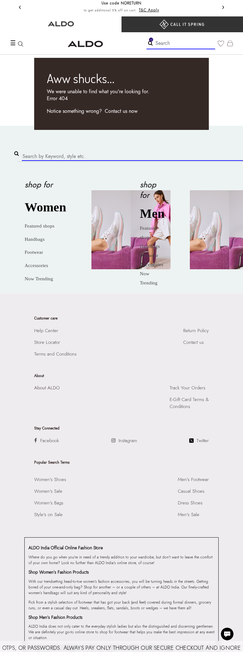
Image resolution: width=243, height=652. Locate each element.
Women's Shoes (50, 479)
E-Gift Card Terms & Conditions (189, 403)
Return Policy (196, 330)
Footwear (34, 252)
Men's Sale (188, 514)
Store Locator (47, 342)
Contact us (193, 342)
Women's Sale (48, 491)
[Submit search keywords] (150, 43)
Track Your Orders (187, 387)
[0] (221, 43)
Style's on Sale (48, 514)
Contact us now (121, 111)
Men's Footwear (193, 479)
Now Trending (39, 278)
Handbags (35, 239)
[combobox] (180, 43)
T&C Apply (149, 10)
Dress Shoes (190, 502)
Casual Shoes (191, 491)
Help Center (46, 330)
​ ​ (182, 24)
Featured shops (39, 226)
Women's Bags (48, 502)
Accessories (36, 265)
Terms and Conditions (55, 353)
